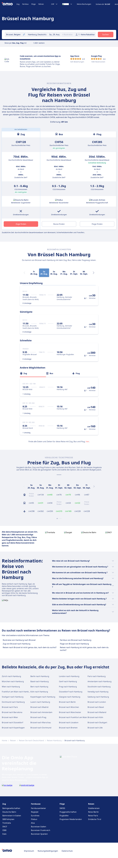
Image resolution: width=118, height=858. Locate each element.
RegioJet (34, 812)
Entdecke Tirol (94, 819)
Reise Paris (93, 815)
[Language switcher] (67, 4)
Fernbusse (35, 804)
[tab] (33, 373)
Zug (17, 4)
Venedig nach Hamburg (98, 691)
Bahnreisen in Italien (11, 815)
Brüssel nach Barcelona (12, 712)
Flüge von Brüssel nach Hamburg (74, 643)
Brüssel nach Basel (96, 707)
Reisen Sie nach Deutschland (31, 740)
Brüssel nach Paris (10, 707)
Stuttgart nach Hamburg (12, 697)
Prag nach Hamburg (68, 686)
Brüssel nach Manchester (70, 712)
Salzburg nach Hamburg (98, 697)
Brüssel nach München (69, 707)
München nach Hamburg (13, 681)
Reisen (13, 740)
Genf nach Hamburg (68, 681)
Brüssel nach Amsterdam (41, 712)
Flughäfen (64, 815)
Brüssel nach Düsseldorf (12, 722)
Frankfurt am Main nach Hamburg (17, 691)
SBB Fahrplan (8, 819)
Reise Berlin (93, 812)
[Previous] (24, 486)
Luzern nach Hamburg (40, 702)
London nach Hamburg (69, 676)
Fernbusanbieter (38, 808)
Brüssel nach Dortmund (40, 727)
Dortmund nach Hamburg (13, 702)
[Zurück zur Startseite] (9, 4)
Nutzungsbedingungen (48, 851)
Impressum (29, 851)
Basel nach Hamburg (39, 681)
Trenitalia (6, 823)
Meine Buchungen (84, 4)
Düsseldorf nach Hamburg (70, 691)
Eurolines (35, 815)
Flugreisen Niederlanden (71, 819)
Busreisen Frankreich (40, 830)
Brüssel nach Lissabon (68, 722)
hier (87, 441)
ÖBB (4, 830)
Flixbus (34, 819)
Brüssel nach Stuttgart (97, 722)
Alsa (33, 823)
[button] (54, 34)
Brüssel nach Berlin (67, 702)
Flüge (33, 4)
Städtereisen (94, 808)
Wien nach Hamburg (11, 686)
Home (4, 740)
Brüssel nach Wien (10, 717)
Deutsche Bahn (9, 812)
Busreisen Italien (38, 826)
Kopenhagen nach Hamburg (42, 697)
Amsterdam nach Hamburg (99, 681)
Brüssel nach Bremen (68, 727)
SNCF (4, 826)
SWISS (62, 808)
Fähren (41, 4)
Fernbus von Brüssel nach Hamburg (75, 640)
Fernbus (25, 4)
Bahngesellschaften (11, 808)
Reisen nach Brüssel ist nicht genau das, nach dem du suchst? (29, 647)
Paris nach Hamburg (97, 676)
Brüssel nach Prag (38, 717)
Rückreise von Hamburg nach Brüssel (19, 640)
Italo (4, 834)
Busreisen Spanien (39, 834)
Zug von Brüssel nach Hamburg (16, 643)
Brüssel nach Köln (95, 717)
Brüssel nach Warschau (40, 722)
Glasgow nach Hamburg (69, 697)
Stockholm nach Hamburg (99, 686)
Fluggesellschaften (68, 812)
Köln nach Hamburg (39, 691)
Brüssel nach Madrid (39, 707)
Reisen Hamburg (54, 740)
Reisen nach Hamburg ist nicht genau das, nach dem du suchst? (84, 648)
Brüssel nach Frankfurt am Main (73, 717)
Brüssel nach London (97, 702)
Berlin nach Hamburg (39, 676)
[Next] (93, 273)
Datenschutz (67, 851)
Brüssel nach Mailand (97, 712)
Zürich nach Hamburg (11, 676)
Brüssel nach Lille (95, 727)
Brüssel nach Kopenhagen (13, 727)
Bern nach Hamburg (39, 686)
